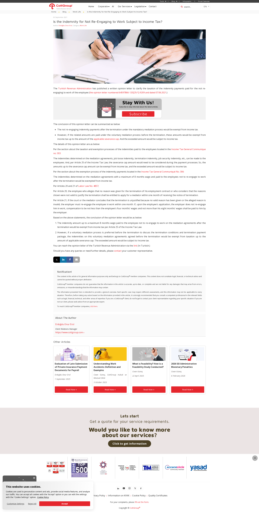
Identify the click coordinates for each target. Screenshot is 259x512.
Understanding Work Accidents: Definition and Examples (107, 367)
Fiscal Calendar (204, 1)
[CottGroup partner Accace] (174, 467)
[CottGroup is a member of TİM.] (150, 467)
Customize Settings (15, 503)
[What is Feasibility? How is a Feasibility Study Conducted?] (149, 353)
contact (117, 250)
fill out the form (142, 502)
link (135, 245)
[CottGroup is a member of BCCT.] (103, 467)
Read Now (70, 389)
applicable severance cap (106, 138)
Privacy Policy (98, 495)
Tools (162, 1)
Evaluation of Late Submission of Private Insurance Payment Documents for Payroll (71, 367)
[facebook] (141, 488)
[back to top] (255, 458)
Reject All (32, 503)
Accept (65, 503)
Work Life (83, 25)
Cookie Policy (43, 497)
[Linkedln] (118, 488)
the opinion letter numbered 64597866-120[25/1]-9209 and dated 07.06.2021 (128, 92)
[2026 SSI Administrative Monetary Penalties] (187, 353)
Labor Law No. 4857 (88, 185)
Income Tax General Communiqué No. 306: (162, 171)
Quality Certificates (157, 495)
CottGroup (135, 508)
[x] (135, 488)
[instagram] (129, 488)
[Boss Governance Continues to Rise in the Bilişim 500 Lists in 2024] (79, 467)
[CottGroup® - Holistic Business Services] (61, 6)
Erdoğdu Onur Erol (65, 25)
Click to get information (130, 443)
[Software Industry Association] (198, 467)
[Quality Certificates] (55, 467)
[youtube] (124, 488)
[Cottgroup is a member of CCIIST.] (127, 467)
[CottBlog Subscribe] (129, 108)
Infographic (187, 1)
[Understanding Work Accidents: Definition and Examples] (110, 353)
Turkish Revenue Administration (74, 88)
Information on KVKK (118, 495)
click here (93, 306)
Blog (173, 1)
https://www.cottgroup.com (69, 332)
